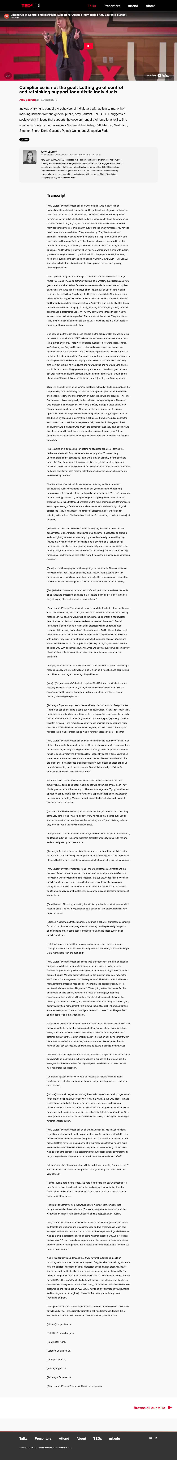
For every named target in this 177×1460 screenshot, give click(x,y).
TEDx (97, 1438)
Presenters (111, 5)
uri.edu (114, 1438)
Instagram (150, 1438)
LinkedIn (156, 1438)
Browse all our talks (149, 1407)
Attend (133, 5)
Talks (92, 5)
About (150, 5)
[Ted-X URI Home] (31, 7)
